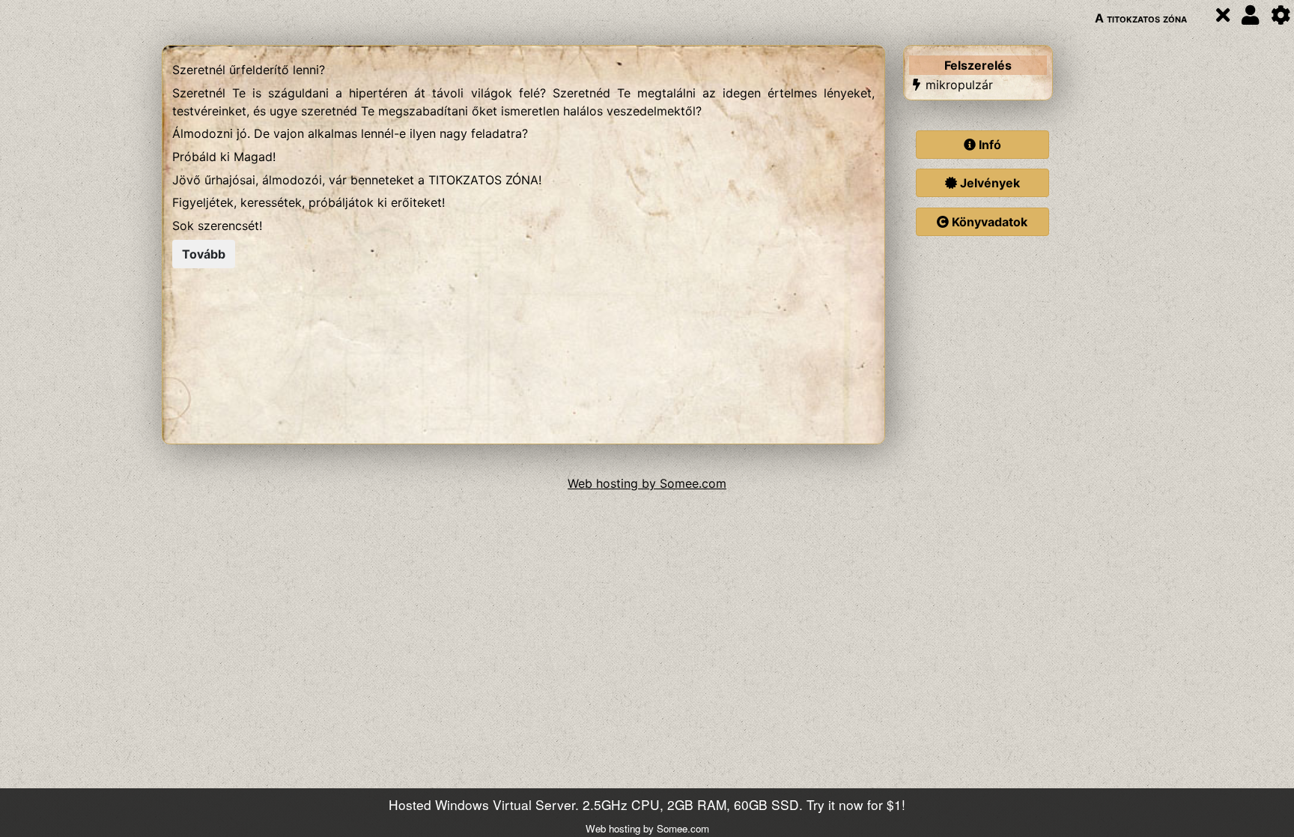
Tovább (203, 254)
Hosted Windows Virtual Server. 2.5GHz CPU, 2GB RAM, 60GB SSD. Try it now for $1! (647, 804)
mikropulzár (959, 84)
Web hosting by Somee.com (647, 483)
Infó (988, 144)
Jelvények (988, 182)
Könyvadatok (988, 221)
